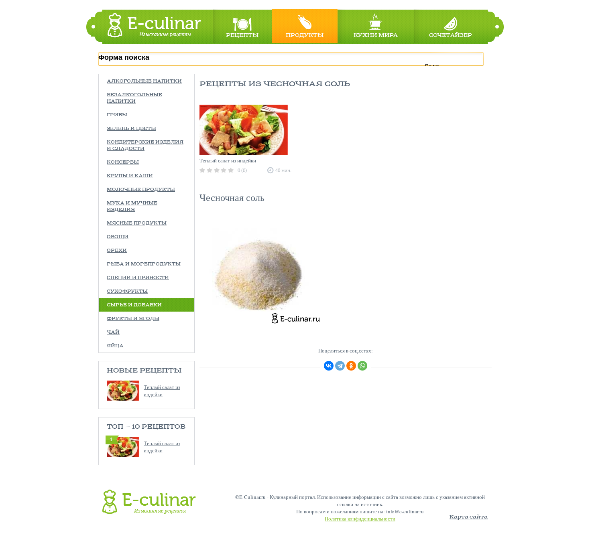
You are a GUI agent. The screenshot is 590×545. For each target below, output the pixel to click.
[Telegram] (340, 366)
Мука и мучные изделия (132, 206)
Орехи (117, 250)
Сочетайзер (450, 35)
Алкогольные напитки (144, 81)
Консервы (123, 162)
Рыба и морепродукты (144, 264)
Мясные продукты (137, 223)
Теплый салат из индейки (162, 390)
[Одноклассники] (351, 366)
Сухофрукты (127, 291)
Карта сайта (469, 517)
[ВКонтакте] (329, 366)
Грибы (117, 115)
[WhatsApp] (362, 366)
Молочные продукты (141, 189)
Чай (113, 332)
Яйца (115, 346)
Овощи (117, 237)
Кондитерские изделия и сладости (145, 145)
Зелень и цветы (131, 128)
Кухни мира (376, 35)
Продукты (304, 35)
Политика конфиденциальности (360, 518)
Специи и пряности (138, 278)
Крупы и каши (130, 176)
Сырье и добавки (134, 305)
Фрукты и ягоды (133, 318)
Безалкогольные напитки (134, 98)
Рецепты (242, 35)
